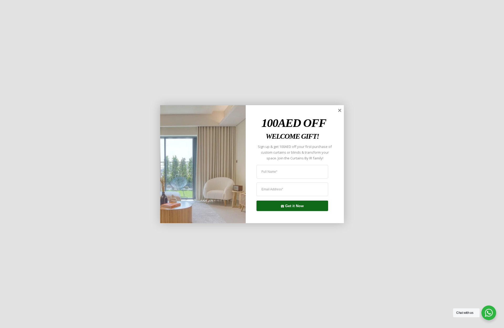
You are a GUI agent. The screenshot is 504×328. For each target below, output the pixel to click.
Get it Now (294, 205)
